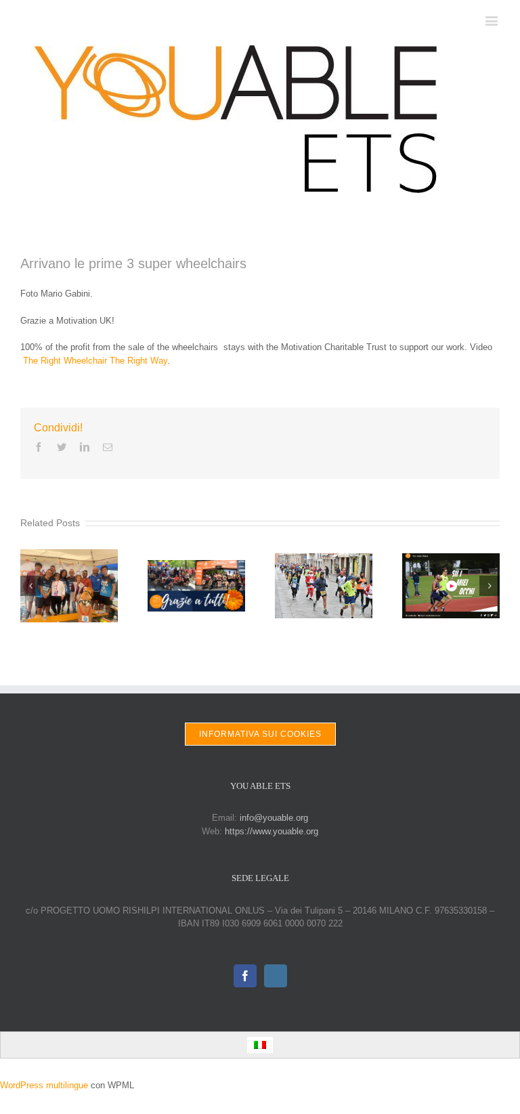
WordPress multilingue (44, 1085)
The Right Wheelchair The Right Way (95, 361)
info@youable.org (274, 818)
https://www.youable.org (271, 831)
